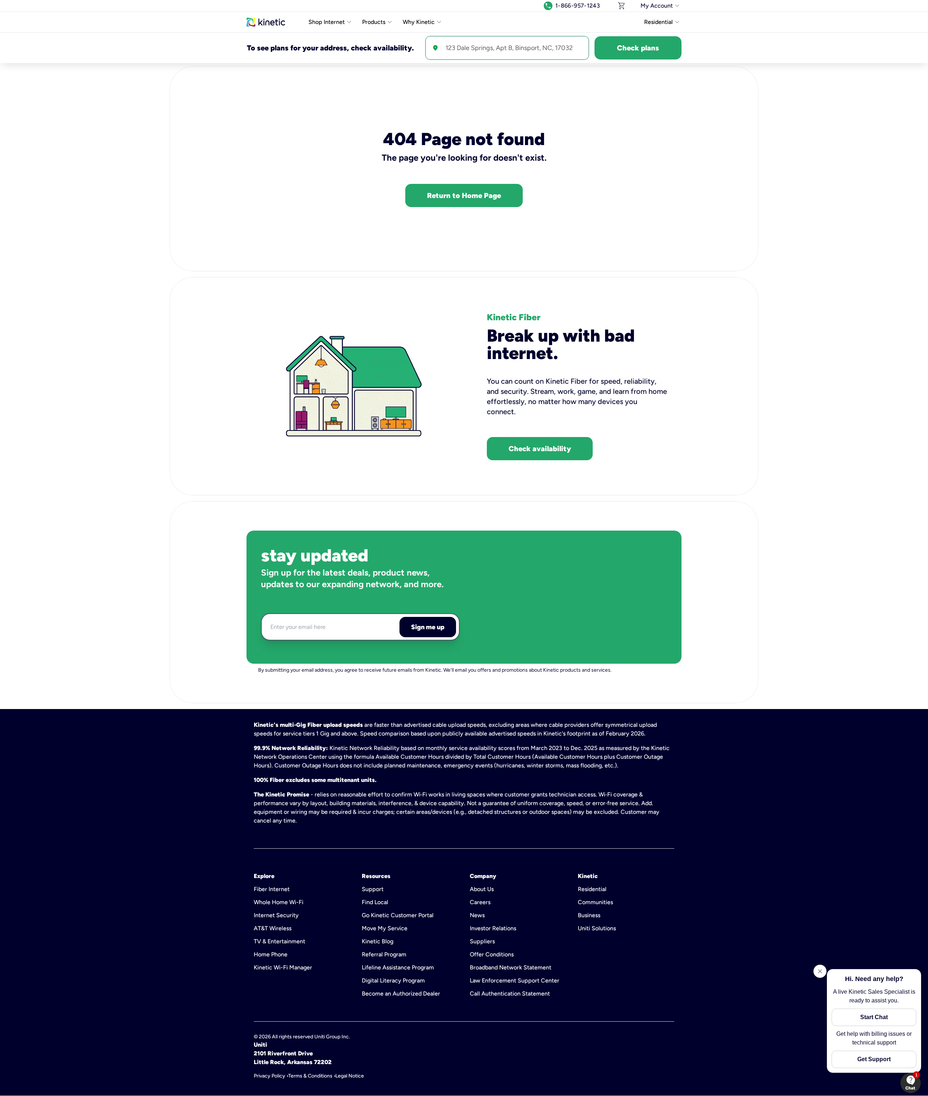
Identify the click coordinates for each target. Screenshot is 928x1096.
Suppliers (482, 941)
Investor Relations (493, 928)
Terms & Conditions (310, 1076)
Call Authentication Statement (510, 993)
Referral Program (384, 954)
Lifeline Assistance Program (398, 967)
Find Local (375, 902)
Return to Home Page (464, 195)
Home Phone (270, 954)
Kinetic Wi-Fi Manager (283, 967)
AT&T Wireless (272, 928)
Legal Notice (349, 1076)
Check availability (540, 448)
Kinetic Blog (377, 941)
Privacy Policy (269, 1076)
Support (373, 889)
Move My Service (384, 928)
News (477, 915)
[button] (910, 1083)
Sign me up (427, 627)
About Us (482, 889)
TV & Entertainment (279, 941)
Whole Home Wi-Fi (278, 902)
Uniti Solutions (597, 928)
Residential (592, 889)
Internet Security (276, 915)
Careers (480, 902)
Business (589, 915)
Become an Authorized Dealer (401, 993)
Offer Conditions (492, 954)
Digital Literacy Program (393, 980)
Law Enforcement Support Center (514, 980)
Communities (595, 902)
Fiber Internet (272, 889)
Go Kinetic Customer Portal (398, 915)
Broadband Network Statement (510, 967)
